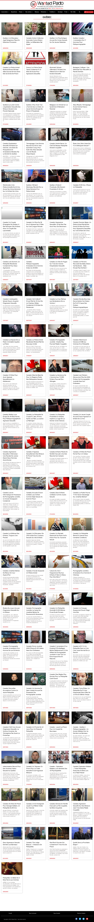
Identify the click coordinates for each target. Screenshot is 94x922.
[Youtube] (87, 919)
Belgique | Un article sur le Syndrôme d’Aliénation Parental (59, 107)
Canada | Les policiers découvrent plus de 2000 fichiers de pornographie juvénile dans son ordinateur (81, 379)
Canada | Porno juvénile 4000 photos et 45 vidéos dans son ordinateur (35, 648)
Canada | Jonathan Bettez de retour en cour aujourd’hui (11, 573)
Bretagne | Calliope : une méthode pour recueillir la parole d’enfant (82, 69)
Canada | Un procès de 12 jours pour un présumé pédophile (34, 729)
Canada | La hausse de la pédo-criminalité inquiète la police (11, 342)
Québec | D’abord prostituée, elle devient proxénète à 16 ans (57, 187)
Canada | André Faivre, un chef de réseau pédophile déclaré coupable (58, 146)
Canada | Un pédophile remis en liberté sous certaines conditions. (80, 535)
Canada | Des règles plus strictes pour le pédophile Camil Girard (58, 676)
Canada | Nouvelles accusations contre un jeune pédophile (10, 690)
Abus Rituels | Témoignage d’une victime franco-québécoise (82, 107)
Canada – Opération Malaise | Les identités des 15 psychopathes (58, 769)
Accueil (10, 913)
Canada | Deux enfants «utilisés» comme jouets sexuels (58, 495)
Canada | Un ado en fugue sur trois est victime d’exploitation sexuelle (58, 264)
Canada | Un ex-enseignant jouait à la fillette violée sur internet (35, 806)
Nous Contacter (32, 913)
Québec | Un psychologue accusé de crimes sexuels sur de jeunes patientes (58, 40)
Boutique (60, 12)
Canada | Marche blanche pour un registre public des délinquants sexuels (34, 377)
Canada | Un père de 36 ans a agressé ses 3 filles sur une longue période (35, 224)
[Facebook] (76, 919)
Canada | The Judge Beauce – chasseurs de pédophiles (34, 845)
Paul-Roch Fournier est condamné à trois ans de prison (58, 845)
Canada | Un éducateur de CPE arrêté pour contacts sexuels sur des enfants (35, 535)
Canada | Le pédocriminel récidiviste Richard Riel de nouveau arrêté (35, 342)
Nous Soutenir (57, 913)
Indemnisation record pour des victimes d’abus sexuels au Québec (12, 769)
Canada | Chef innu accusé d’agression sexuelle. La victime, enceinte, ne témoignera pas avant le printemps (12, 731)
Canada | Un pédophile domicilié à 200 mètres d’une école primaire (57, 610)
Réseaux (37, 12)
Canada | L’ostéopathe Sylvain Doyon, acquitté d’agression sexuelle (10, 301)
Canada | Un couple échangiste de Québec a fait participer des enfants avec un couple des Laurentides (11, 227)
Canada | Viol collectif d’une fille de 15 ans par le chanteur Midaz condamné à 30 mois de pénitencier (34, 303)
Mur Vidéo (73, 12)
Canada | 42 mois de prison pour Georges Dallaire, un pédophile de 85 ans (12, 806)
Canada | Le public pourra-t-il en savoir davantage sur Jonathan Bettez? (81, 495)
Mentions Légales (81, 913)
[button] (80, 12)
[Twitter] (80, 919)
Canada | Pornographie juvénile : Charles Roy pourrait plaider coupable (58, 342)
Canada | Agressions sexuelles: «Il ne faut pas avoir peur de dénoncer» (58, 224)
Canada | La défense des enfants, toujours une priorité (11, 535)
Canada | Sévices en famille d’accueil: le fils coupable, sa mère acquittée (59, 806)
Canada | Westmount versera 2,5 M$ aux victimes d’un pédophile (81, 342)
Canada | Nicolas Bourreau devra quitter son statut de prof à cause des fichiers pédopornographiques (81, 303)
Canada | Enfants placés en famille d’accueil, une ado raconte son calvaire (59, 454)
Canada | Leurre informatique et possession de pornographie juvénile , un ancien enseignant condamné (12, 497)
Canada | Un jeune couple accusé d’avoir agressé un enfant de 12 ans (82, 417)
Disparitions (14, 12)
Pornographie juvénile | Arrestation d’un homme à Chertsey (82, 573)
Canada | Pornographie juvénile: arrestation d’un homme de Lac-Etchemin (11, 648)
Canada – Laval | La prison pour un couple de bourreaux (58, 729)
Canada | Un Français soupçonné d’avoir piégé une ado (81, 610)
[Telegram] (83, 919)
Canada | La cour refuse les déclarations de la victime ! (58, 301)
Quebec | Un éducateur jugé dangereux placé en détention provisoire (11, 40)
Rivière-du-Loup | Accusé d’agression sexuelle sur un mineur (11, 610)
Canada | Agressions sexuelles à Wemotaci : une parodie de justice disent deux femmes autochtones (10, 456)
